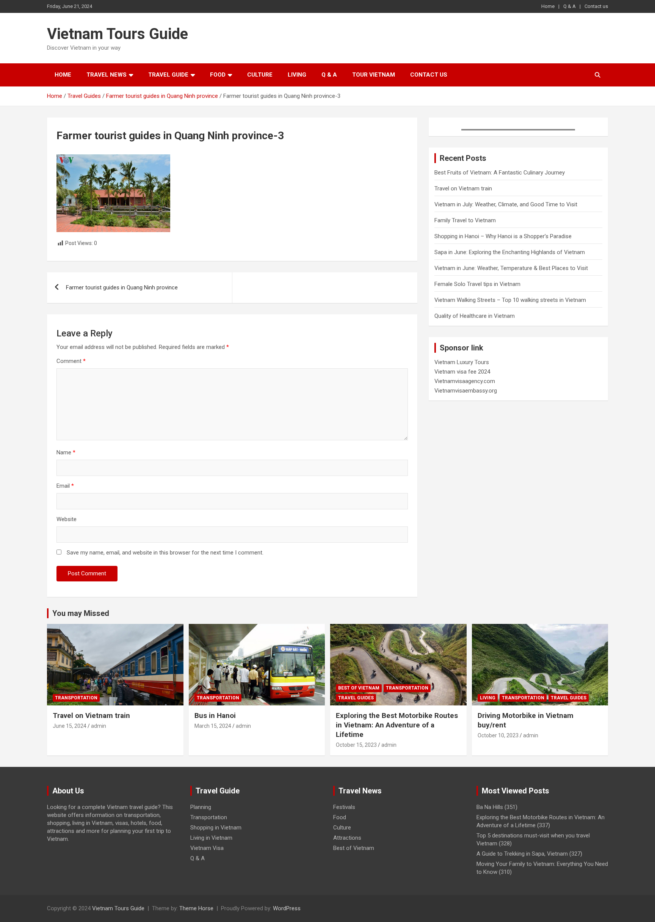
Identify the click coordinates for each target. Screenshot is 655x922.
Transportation (76, 698)
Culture (260, 74)
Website (66, 519)
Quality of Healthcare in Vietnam (474, 316)
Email (65, 485)
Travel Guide (168, 74)
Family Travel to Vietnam (465, 220)
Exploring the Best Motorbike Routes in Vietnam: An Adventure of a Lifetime (397, 724)
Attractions (347, 837)
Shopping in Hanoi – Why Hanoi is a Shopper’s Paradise (503, 236)
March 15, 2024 (212, 726)
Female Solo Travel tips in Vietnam (477, 284)
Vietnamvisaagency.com (464, 381)
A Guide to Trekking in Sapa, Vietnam (522, 853)
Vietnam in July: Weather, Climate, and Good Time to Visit (505, 204)
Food (218, 74)
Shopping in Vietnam (215, 827)
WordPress (287, 908)
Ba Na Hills (489, 807)
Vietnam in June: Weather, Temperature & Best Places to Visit (511, 268)
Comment (71, 361)
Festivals (344, 807)
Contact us (596, 6)
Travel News (106, 74)
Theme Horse (196, 908)
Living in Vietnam (211, 837)
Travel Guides (356, 698)
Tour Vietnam (373, 74)
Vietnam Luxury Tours (461, 362)
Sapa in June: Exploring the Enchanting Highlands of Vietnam (509, 252)
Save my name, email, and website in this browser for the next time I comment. (165, 552)
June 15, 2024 (69, 726)
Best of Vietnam (358, 688)
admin (98, 726)
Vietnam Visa (207, 848)
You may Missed (80, 613)
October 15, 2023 (356, 745)
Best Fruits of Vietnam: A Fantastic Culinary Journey (499, 172)
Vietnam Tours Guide (117, 34)
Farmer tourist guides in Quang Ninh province (122, 287)
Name (65, 452)
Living (297, 74)
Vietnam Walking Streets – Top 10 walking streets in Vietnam (510, 300)
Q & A (569, 6)
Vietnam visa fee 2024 (462, 371)
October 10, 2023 (498, 735)
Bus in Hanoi (215, 715)
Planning (200, 807)
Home (548, 6)
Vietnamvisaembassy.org (465, 390)
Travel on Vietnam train (463, 188)
